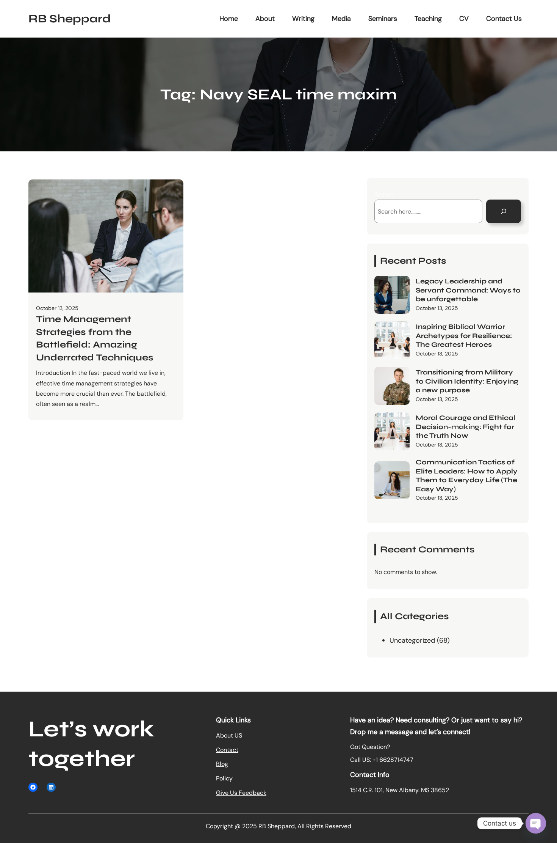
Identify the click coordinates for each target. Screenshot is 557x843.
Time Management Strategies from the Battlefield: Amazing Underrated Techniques (94, 338)
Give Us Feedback (241, 793)
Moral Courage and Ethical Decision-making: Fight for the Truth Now (465, 427)
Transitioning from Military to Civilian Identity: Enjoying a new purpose (467, 381)
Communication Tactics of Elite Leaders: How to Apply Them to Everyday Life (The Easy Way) (467, 475)
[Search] (503, 211)
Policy (224, 778)
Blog (222, 764)
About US (229, 735)
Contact (227, 750)
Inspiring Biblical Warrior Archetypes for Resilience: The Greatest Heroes (464, 335)
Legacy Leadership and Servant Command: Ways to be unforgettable (468, 290)
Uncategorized (412, 640)
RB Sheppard (69, 18)
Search (384, 194)
